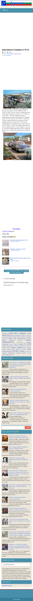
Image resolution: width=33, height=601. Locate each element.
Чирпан (4, 354)
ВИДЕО (10, 338)
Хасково (24, 353)
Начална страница (23, 270)
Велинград (4, 338)
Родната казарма (16, 347)
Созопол (23, 349)
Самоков (28, 347)
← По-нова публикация (10, 270)
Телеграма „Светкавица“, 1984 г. (18, 249)
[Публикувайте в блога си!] (4, 234)
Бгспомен (17, 599)
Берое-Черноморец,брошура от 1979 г (19, 240)
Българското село (20, 335)
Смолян (18, 349)
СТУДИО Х (22, 351)
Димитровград (22, 338)
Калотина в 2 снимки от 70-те (15, 50)
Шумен (8, 354)
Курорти (28, 340)
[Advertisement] (16, 31)
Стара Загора (6, 351)
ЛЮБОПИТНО (17, 53)
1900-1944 (4, 333)
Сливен (4, 349)
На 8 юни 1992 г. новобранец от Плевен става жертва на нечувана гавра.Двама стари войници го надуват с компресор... (20, 533)
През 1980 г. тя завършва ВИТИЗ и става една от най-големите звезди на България (20, 486)
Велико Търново (26, 337)
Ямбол (11, 354)
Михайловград (20, 342)
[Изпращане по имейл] (3, 234)
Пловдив (20, 344)
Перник (11, 344)
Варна (19, 337)
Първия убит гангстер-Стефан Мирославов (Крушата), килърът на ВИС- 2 (18, 459)
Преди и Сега (5, 345)
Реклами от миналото (25, 345)
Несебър (28, 342)
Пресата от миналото (14, 345)
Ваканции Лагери (12, 337)
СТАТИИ (14, 351)
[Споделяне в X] (6, 234)
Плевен (15, 344)
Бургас (12, 335)
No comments (7, 55)
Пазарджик (5, 344)
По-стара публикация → (16, 272)
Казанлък (12, 340)
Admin (10, 52)
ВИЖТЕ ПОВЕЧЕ (15, 241)
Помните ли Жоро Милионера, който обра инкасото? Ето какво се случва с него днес (19, 402)
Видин (15, 338)
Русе (24, 347)
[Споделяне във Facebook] (8, 234)
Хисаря (29, 353)
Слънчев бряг (11, 349)
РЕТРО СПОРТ (6, 347)
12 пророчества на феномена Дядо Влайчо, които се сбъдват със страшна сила (19, 378)
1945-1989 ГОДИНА (9, 53)
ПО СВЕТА (27, 344)
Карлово (20, 340)
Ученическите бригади (14, 353)
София (29, 349)
